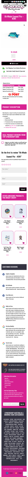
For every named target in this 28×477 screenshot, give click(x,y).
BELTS (6, 422)
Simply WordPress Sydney (17, 469)
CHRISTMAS (20, 424)
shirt (12, 125)
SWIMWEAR (19, 457)
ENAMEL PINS (15, 76)
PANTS (22, 445)
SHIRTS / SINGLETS (12, 455)
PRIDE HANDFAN (21, 450)
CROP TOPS (6, 428)
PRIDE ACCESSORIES (14, 448)
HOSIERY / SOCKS (7, 441)
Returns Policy (7, 383)
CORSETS (12, 426)
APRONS (11, 419)
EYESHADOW (21, 429)
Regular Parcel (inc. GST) (8, 89)
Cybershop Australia (15, 77)
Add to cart (15, 63)
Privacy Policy (7, 385)
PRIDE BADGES (21, 448)
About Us (6, 378)
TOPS (21, 458)
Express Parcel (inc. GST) (8, 91)
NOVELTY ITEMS (12, 445)
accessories (23, 76)
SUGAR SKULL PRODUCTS (11, 457)
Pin (7, 77)
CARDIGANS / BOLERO (18, 422)
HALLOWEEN (16, 436)
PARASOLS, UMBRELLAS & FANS (12, 446)
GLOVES (6, 434)
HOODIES (12, 439)
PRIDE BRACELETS (13, 450)
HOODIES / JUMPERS (19, 439)
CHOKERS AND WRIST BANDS (11, 424)
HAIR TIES (11, 436)
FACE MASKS (7, 431)
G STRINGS (21, 431)
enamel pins (3, 77)
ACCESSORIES (6, 419)
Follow (11, 473)
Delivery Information (8, 381)
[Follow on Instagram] (16, 473)
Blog (5, 387)
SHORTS (19, 455)
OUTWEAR (18, 445)
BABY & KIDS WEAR (18, 419)
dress (15, 125)
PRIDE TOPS (16, 453)
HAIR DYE (19, 434)
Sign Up (22, 404)
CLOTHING (7, 426)
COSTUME (21, 426)
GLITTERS (22, 433)
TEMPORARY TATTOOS (10, 458)
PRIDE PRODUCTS (16, 451)
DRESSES (17, 428)
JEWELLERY (20, 441)
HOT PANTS (14, 441)
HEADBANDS (7, 439)
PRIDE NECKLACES (8, 451)
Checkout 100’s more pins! (10, 127)
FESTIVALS (13, 431)
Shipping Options (6, 83)
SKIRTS (22, 455)
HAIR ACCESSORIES (12, 434)
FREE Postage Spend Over (8, 85)
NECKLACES (18, 443)
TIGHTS (17, 458)
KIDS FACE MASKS (11, 443)
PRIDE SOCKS (10, 453)
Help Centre (7, 380)
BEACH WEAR (21, 421)
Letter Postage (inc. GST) (8, 87)
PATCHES (20, 446)
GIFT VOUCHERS (7, 433)
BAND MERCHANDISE (13, 421)
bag (10, 125)
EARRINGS (22, 428)
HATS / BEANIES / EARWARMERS (16, 438)
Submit (23, 189)
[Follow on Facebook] (7, 473)
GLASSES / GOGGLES (15, 433)
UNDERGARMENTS (14, 460)
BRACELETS (11, 422)
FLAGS (17, 431)
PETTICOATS (6, 448)
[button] (24, 25)
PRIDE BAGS (6, 450)
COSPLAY (16, 426)
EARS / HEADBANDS (8, 429)
